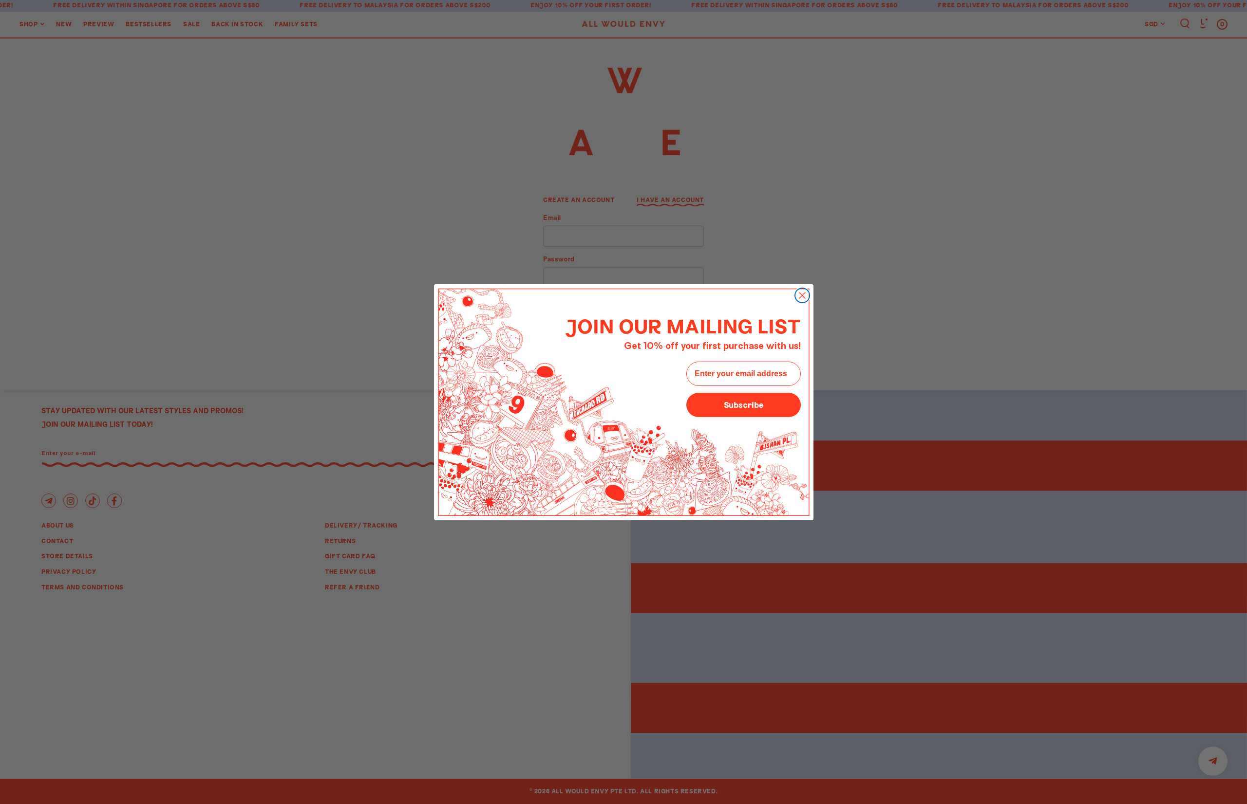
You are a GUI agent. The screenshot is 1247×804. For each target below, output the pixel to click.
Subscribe (743, 404)
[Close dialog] (802, 295)
